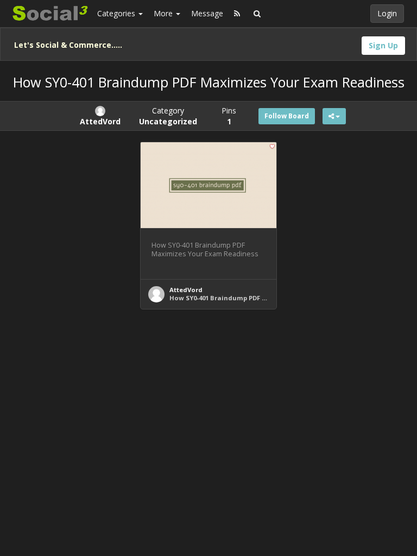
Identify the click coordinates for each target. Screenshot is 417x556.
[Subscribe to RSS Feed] (237, 13)
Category (168, 116)
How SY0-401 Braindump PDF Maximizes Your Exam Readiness (269, 298)
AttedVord (186, 290)
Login (387, 13)
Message (207, 13)
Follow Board (286, 116)
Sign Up (383, 45)
